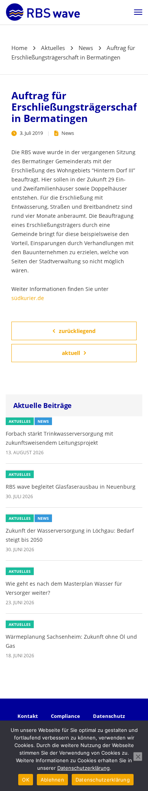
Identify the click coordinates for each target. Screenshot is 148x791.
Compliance (65, 716)
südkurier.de (27, 298)
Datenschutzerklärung (83, 768)
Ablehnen (52, 780)
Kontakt (27, 716)
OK (25, 780)
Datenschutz (109, 716)
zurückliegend (77, 331)
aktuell (71, 352)
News (67, 133)
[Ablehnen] (137, 756)
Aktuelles (20, 421)
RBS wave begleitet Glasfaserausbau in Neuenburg (70, 486)
